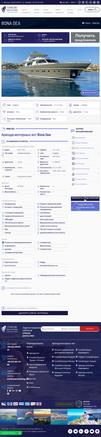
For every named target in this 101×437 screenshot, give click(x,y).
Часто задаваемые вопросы (37, 365)
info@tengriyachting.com (18, 379)
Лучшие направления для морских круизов (64, 351)
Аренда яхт (34, 353)
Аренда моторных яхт (26, 11)
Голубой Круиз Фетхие (64, 361)
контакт (80, 9)
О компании (34, 387)
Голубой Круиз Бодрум (64, 357)
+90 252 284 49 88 (37, 2)
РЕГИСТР (89, 329)
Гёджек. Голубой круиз (88, 357)
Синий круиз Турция (87, 361)
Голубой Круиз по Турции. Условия (37, 358)
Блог (31, 383)
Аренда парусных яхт (59, 11)
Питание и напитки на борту (39, 373)
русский (65, 2)
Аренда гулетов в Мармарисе (86, 366)
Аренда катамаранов (47, 11)
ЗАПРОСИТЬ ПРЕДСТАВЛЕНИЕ (85, 198)
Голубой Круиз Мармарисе (84, 351)
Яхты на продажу (70, 11)
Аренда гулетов (36, 11)
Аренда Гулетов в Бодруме (62, 373)
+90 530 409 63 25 (16, 2)
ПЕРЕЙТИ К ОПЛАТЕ (65, 404)
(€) (74, 2)
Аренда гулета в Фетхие (85, 373)
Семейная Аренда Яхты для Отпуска (62, 366)
